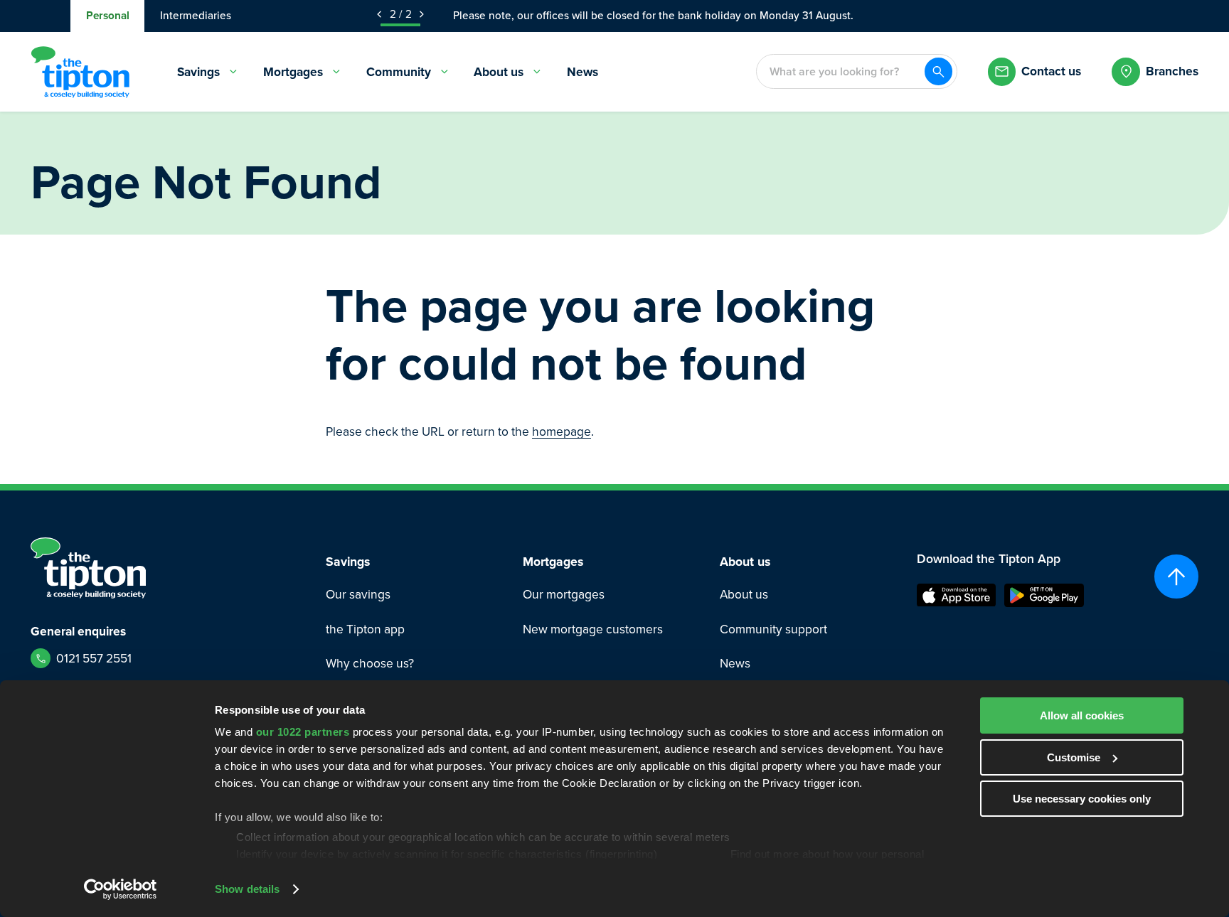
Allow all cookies (1082, 715)
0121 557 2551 (94, 658)
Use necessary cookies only (1082, 799)
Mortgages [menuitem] (293, 72)
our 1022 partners (303, 732)
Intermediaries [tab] (195, 15)
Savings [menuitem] (198, 72)
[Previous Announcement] (379, 14)
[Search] (938, 71)
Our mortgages (564, 595)
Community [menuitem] (398, 72)
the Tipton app (365, 629)
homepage (561, 431)
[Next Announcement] (421, 14)
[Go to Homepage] (80, 72)
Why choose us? (370, 663)
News (735, 663)
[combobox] (840, 71)
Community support (773, 629)
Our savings (358, 595)
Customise (1073, 757)
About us (744, 595)
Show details (247, 889)
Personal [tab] (107, 15)
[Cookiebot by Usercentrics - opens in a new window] (120, 889)
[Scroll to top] (1176, 576)
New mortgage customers (593, 629)
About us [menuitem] (498, 72)
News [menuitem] (582, 72)
